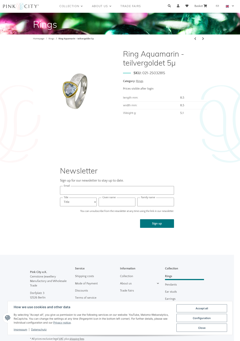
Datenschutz (39, 329)
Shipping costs (84, 276)
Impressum (20, 329)
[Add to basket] (36, 47)
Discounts (81, 290)
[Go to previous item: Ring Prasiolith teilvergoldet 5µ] (195, 38)
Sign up (157, 223)
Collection (126, 276)
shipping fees (77, 338)
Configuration (202, 318)
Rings (139, 81)
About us (126, 283)
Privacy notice (62, 322)
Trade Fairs (127, 290)
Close (202, 327)
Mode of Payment (86, 283)
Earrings (170, 299)
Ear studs (171, 291)
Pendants (171, 284)
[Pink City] (21, 6)
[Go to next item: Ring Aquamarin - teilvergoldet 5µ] (203, 38)
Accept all (202, 308)
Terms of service (85, 297)
